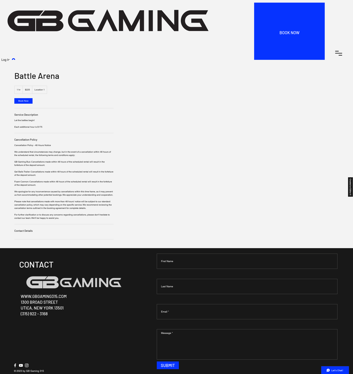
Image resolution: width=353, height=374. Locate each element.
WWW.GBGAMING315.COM (44, 296)
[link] (23, 101)
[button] (338, 53)
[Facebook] (15, 365)
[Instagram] (26, 365)
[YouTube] (20, 365)
